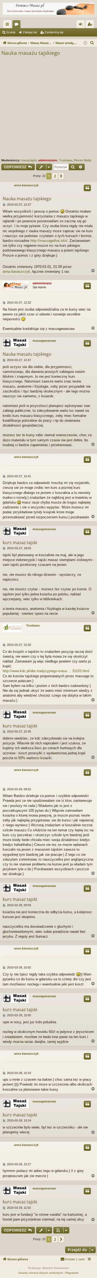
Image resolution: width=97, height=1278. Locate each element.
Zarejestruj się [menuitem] (91, 25)
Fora (17, 25)
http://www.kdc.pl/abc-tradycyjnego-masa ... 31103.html (46, 671)
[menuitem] (92, 43)
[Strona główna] (48, 8)
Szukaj (10, 32)
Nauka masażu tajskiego (30, 52)
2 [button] (55, 176)
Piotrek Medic (83, 160)
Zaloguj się (30, 32)
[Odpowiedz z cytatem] (87, 188)
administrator (47, 160)
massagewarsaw (44, 340)
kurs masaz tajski (20, 542)
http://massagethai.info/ (48, 241)
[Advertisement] (48, 107)
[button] (61, 176)
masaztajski (29, 160)
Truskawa (65, 160)
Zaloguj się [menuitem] (82, 25)
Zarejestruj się (54, 32)
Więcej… (8, 25)
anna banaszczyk (26, 185)
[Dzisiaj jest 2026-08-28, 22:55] (85, 43)
